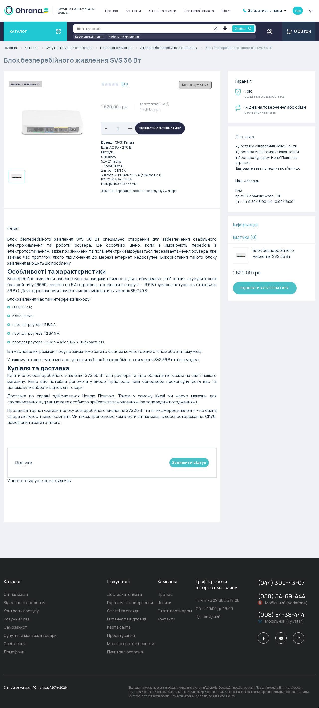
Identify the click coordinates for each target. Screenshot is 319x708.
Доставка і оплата (199, 10)
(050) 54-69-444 (281, 596)
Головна (10, 48)
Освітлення (15, 643)
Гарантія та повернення (130, 602)
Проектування (121, 635)
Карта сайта (119, 627)
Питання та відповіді (126, 619)
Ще (224, 10)
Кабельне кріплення (89, 36)
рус (310, 11)
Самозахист (15, 627)
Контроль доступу (21, 610)
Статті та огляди (162, 10)
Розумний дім (16, 619)
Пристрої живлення (116, 48)
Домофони (14, 651)
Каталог (31, 48)
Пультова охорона (125, 651)
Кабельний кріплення (124, 36)
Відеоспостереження (24, 602)
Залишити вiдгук (189, 462)
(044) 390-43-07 (281, 582)
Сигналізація (16, 594)
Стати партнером (175, 610)
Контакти (133, 10)
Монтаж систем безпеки (130, 643)
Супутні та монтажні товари (69, 48)
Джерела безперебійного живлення (169, 48)
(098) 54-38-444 (281, 614)
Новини (164, 602)
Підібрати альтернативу (160, 128)
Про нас (111, 10)
